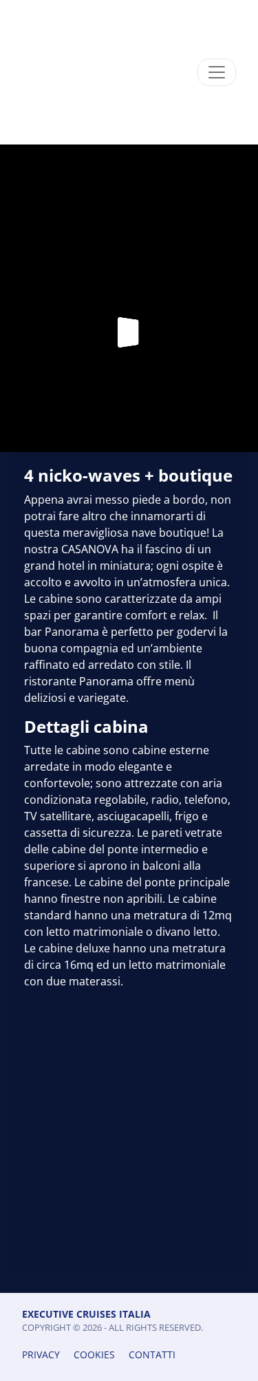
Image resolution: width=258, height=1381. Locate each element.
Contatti (152, 1354)
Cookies (94, 1354)
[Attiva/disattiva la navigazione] (216, 72)
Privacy (41, 1354)
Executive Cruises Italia (86, 1313)
